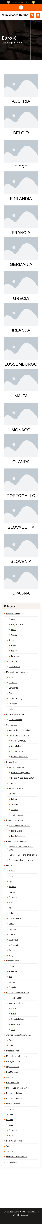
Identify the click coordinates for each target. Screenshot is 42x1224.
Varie (11, 709)
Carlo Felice (16, 746)
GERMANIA (21, 264)
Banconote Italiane (14, 1093)
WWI (13, 1008)
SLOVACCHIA (21, 527)
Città (13, 1030)
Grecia (14, 635)
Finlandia (12, 887)
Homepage (7, 42)
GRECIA (21, 298)
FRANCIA (21, 232)
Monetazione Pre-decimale (20, 730)
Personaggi (16, 1024)
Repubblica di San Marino (17, 841)
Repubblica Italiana (14, 820)
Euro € (9, 865)
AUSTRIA (21, 101)
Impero (14, 651)
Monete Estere (12, 961)
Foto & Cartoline (13, 1104)
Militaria (9, 1120)
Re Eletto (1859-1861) (20, 773)
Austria (12, 871)
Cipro (11, 881)
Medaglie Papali (13, 1051)
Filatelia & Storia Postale (16, 1157)
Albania (14, 810)
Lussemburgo (15, 918)
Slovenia (12, 950)
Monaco (12, 929)
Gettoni (9, 1077)
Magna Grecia (17, 624)
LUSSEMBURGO (21, 364)
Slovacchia (13, 945)
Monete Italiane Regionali (17, 672)
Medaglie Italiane (16, 1003)
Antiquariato (11, 1162)
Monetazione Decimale (19, 735)
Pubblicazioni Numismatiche (18, 1088)
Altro (11, 1135)
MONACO (21, 429)
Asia (10, 977)
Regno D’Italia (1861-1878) (22, 778)
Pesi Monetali (12, 1072)
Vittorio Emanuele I (19, 741)
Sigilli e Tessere (12, 1067)
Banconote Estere (14, 1098)
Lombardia (13, 688)
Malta (11, 924)
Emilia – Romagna (16, 698)
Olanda (12, 934)
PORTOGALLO (21, 495)
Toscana (12, 693)
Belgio (11, 876)
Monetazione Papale (15, 714)
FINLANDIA (21, 198)
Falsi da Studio (12, 1082)
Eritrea (14, 799)
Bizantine (13, 661)
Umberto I (13, 783)
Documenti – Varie (14, 1141)
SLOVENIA (21, 561)
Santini (9, 1146)
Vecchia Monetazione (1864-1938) (21, 848)
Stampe (9, 1151)
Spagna (12, 955)
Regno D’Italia (12, 762)
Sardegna (13, 704)
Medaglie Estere (16, 998)
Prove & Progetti (16, 815)
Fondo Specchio (18, 836)
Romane (12, 640)
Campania (13, 682)
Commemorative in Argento (21, 860)
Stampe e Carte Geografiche (18, 1035)
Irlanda (11, 908)
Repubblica (16, 645)
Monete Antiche (13, 614)
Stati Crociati (14, 667)
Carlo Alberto (17, 751)
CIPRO (21, 167)
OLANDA (21, 461)
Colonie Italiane (17, 1019)
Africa (11, 966)
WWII (13, 1014)
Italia (11, 913)
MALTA (21, 395)
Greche (12, 619)
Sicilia (13, 630)
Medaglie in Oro (13, 1061)
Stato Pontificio (15, 720)
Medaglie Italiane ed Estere (17, 992)
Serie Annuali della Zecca (19, 825)
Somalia (14, 804)
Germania (13, 897)
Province (15, 656)
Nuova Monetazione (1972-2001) (23, 855)
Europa (12, 982)
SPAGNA (21, 593)
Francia (12, 892)
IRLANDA (21, 330)
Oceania (12, 987)
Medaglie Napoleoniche (16, 1056)
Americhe (13, 971)
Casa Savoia (11, 725)
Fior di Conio (16, 831)
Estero (11, 1040)
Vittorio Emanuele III (17, 788)
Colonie (12, 794)
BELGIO (21, 132)
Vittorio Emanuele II (19, 757)
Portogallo (13, 940)
